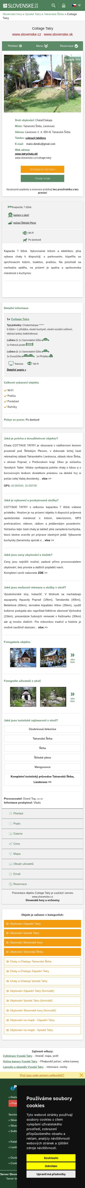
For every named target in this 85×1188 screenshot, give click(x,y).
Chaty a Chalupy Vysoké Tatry (28, 981)
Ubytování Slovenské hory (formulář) (33, 1010)
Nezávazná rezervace (42, 169)
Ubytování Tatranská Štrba (26, 951)
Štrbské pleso (42, 757)
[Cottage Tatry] (23, 666)
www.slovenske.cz (26, 34)
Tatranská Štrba (42, 738)
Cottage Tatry (20, 319)
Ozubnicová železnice (42, 729)
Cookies (15, 1163)
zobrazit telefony (36, 138)
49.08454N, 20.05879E (24, 485)
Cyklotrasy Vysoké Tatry (17, 1055)
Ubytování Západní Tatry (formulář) (32, 990)
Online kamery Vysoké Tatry (20, 1061)
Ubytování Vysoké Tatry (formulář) (31, 1000)
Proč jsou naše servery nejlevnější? (42, 1075)
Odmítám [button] (51, 1166)
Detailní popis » (16, 369)
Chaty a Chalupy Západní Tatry (29, 971)
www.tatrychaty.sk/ (26, 153)
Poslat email (42, 178)
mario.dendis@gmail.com (40, 143)
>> (46, 478)
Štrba (42, 748)
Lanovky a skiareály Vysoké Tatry (23, 1067)
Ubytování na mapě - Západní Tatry (32, 1020)
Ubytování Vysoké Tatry (24, 933)
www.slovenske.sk (58, 34)
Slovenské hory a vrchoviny (43, 900)
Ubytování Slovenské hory (26, 942)
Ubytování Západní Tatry (25, 923)
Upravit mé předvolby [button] (51, 1174)
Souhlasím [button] (51, 1158)
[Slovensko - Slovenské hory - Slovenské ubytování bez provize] (20, 5)
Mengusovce (43, 767)
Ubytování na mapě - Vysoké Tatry (31, 1030)
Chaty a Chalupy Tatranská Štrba (30, 961)
